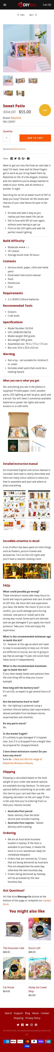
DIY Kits (13, 1031)
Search (8, 1013)
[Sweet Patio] (27, 26)
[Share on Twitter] (15, 158)
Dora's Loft (34, 948)
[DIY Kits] (27, 5)
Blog (27, 1013)
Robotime (16, 117)
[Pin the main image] (19, 158)
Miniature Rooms (19, 149)
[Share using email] (28, 158)
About (35, 1013)
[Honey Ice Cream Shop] (39, 968)
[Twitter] (18, 1025)
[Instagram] (31, 1025)
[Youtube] (27, 1025)
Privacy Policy (33, 1018)
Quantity (7, 131)
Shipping (18, 1018)
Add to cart (35, 138)
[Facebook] (22, 1025)
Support (18, 1013)
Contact (45, 1013)
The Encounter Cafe (13, 948)
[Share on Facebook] (11, 158)
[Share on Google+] (23, 158)
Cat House (8, 987)
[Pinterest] (36, 1025)
